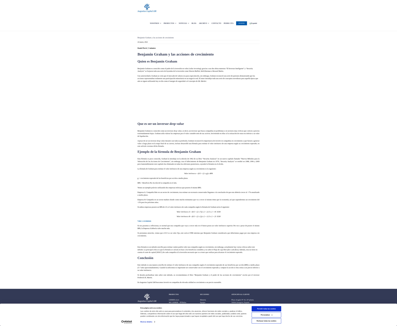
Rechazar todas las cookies (266, 321)
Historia (203, 300)
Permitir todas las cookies (266, 309)
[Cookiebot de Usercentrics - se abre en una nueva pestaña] (127, 322)
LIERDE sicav (174, 300)
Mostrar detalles (146, 322)
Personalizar (265, 315)
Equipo (202, 302)
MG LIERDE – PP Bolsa (177, 302)
